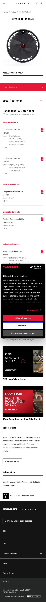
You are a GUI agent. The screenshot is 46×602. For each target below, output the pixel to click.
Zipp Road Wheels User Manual (14, 138)
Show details (32, 310)
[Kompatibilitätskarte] (42, 221)
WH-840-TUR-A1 (25, 12)
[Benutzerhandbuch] (42, 131)
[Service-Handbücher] (42, 193)
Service (23, 4)
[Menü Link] (4, 4)
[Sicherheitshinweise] (42, 253)
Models (13, 12)
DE (6, 581)
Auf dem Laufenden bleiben (19, 521)
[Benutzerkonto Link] (41, 4)
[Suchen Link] (37, 4)
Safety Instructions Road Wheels (14, 260)
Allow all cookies (23, 318)
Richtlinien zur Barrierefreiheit (14, 596)
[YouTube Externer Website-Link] (4, 531)
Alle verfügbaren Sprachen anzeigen (19, 114)
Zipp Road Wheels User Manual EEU (14, 166)
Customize (21, 325)
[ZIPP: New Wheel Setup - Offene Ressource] (23, 361)
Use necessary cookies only (23, 333)
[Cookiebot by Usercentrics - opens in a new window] (30, 267)
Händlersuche (12, 461)
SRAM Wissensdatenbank (22, 496)
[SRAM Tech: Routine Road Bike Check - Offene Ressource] (23, 401)
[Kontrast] (29, 596)
